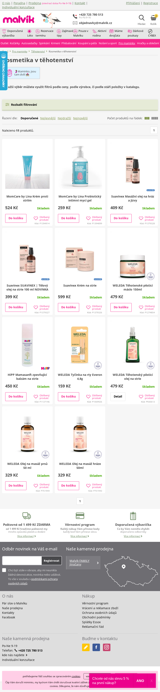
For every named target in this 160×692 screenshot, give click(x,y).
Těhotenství (38, 51)
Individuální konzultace (18, 7)
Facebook (8, 617)
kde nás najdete (13, 655)
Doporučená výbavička (12, 33)
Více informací (25, 536)
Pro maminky (19, 51)
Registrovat (51, 560)
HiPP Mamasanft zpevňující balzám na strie (27, 377)
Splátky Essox (91, 622)
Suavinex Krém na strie (79, 285)
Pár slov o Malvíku (14, 603)
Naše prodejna (12, 608)
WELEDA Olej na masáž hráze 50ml (80, 466)
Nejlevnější (48, 118)
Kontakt (80, 3)
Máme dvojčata (115, 33)
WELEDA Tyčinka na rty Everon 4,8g (80, 377)
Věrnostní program (95, 603)
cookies (76, 676)
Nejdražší (64, 118)
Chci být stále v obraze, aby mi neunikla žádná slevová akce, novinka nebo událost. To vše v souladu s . (34, 576)
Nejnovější (80, 118)
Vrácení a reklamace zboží (100, 608)
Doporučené (29, 118)
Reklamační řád (93, 627)
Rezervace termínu (44, 33)
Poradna (19, 3)
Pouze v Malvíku (80, 33)
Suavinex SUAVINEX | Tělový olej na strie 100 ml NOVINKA (27, 287)
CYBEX (152, 35)
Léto (30, 35)
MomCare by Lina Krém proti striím (27, 198)
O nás (6, 3)
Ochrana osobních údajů (99, 613)
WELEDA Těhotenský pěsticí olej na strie (133, 377)
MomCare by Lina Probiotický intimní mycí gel (80, 198)
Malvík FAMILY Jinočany (79, 562)
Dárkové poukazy (135, 33)
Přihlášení (133, 3)
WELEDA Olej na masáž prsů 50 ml (27, 466)
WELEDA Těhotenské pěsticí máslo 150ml (133, 287)
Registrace (150, 3)
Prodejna (35, 3)
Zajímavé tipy (65, 33)
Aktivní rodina (99, 33)
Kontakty (8, 613)
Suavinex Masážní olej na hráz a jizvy (132, 198)
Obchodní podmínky (96, 617)
